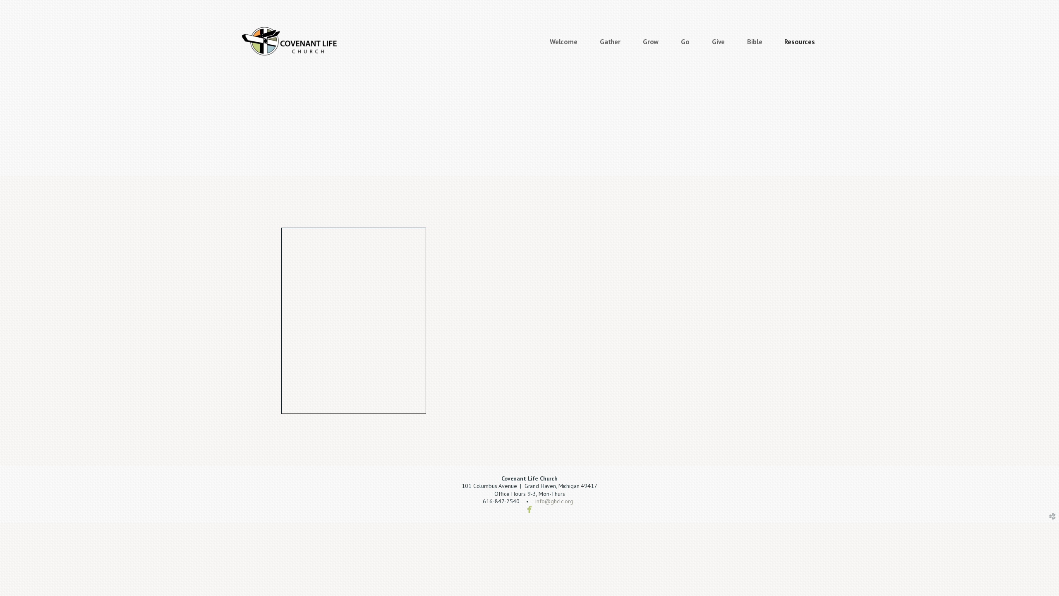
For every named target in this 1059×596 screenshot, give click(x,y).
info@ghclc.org (554, 501)
